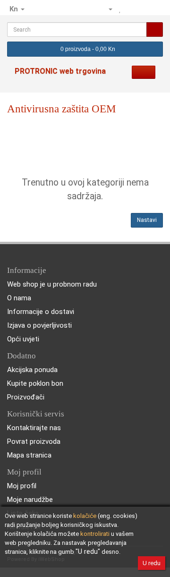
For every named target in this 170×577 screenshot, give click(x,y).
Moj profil (21, 486)
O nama (19, 298)
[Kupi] (155, 9)
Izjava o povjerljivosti (39, 325)
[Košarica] (143, 9)
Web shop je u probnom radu (52, 284)
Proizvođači (25, 397)
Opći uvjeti (23, 339)
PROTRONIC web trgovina (60, 71)
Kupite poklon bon (35, 383)
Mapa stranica (29, 455)
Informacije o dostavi (40, 311)
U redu (152, 563)
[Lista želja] (120, 9)
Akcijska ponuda (32, 369)
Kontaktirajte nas (34, 428)
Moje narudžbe (30, 499)
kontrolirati (95, 533)
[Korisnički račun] (106, 9)
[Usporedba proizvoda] (131, 9)
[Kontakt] (91, 9)
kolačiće (84, 515)
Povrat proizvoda (33, 441)
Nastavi (147, 220)
